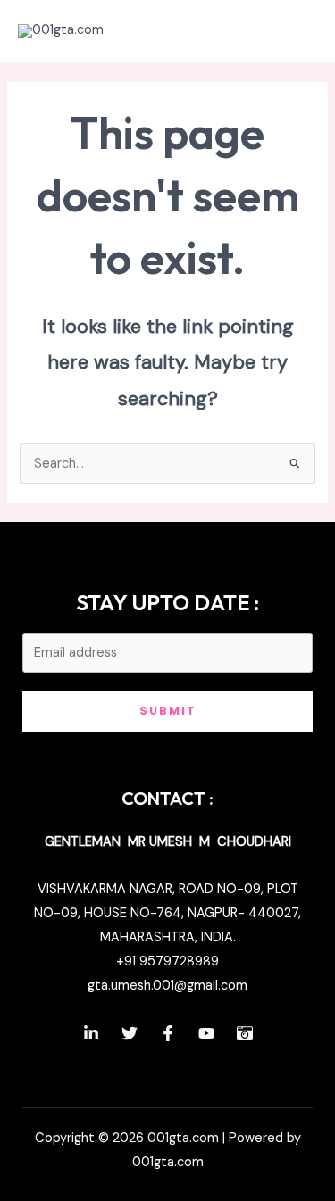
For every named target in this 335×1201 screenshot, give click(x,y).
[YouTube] (206, 1033)
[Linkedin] (91, 1033)
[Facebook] (168, 1033)
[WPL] (245, 1033)
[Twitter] (129, 1033)
